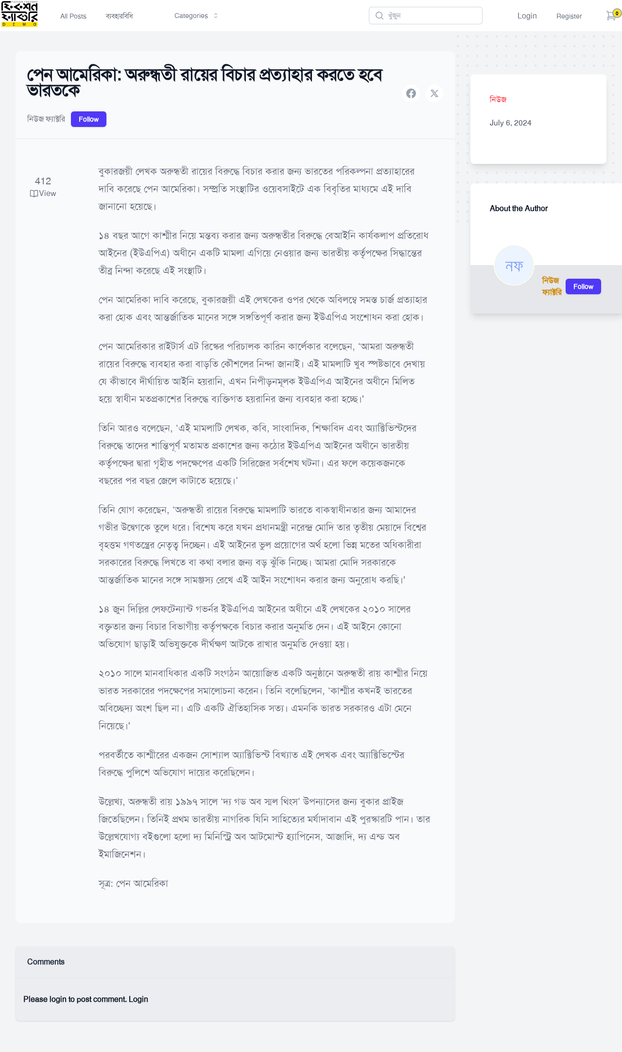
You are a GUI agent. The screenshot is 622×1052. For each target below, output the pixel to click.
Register (569, 16)
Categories (191, 15)
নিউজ (498, 99)
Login (527, 16)
